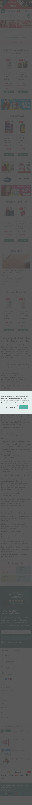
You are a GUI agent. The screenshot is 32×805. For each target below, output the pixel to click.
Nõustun (24, 407)
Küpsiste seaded (10, 407)
